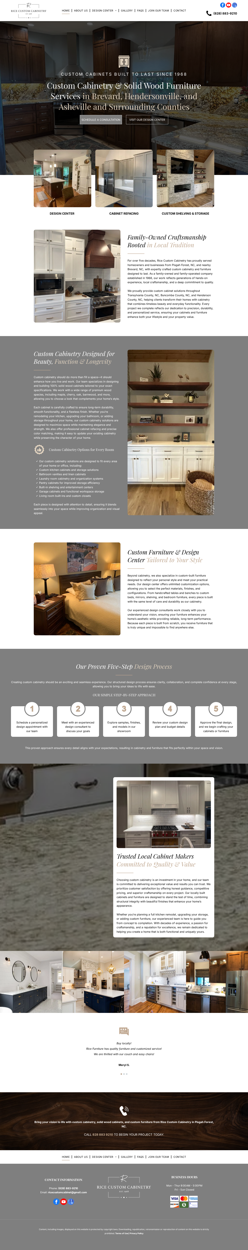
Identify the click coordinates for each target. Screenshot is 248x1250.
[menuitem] (66, 10)
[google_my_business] (234, 5)
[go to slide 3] (126, 1074)
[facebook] (222, 5)
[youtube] (228, 5)
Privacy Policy (136, 1233)
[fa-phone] (209, 17)
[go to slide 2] (124, 1074)
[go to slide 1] (121, 1074)
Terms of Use (121, 1233)
